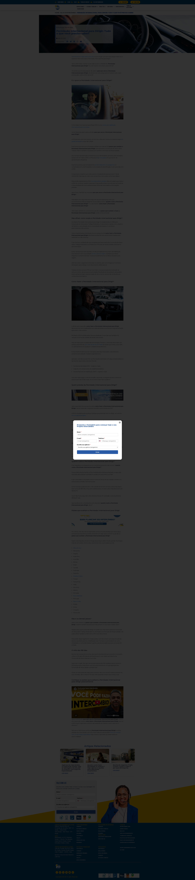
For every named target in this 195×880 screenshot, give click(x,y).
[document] (97, 440)
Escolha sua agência (83, 444)
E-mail (79, 438)
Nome (79, 432)
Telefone (101, 438)
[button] (119, 422)
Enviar (97, 452)
